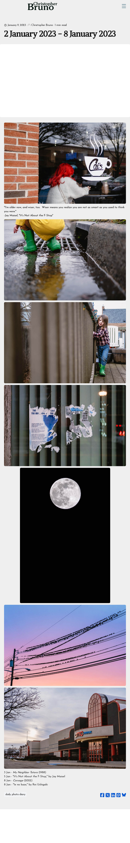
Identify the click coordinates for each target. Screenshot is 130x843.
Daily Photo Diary (15, 794)
